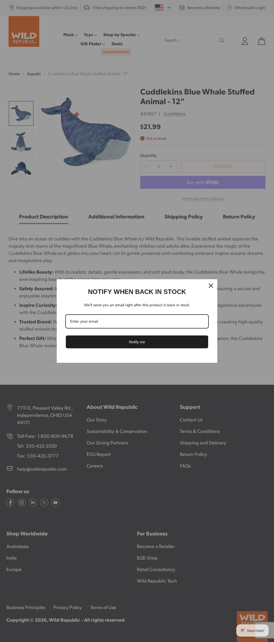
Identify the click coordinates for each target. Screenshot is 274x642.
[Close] (210, 285)
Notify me (137, 342)
